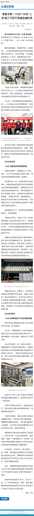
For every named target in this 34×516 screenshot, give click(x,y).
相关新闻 (4, 499)
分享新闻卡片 (28, 29)
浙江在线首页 (2, 2)
